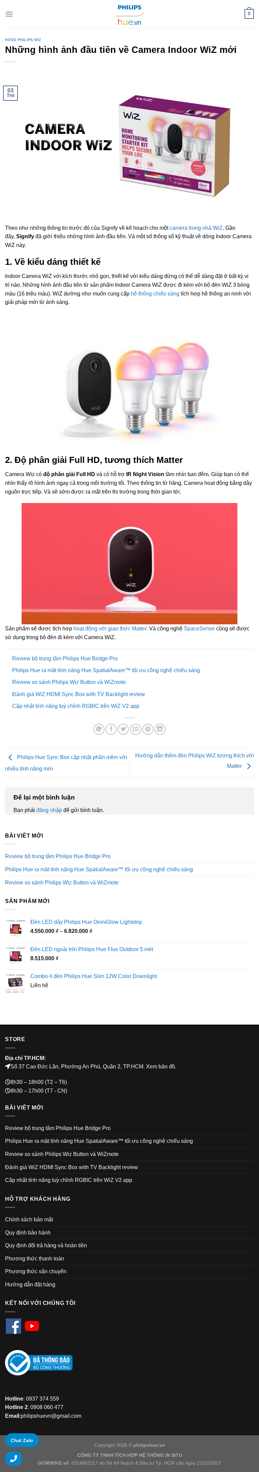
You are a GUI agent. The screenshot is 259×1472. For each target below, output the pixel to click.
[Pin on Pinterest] (147, 729)
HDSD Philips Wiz (23, 40)
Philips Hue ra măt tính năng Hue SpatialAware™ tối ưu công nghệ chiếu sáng (106, 670)
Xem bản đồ (160, 1066)
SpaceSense (199, 628)
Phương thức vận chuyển (35, 1271)
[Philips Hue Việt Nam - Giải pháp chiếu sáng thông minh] (129, 14)
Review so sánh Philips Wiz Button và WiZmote (69, 682)
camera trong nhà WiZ (196, 228)
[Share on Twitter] (123, 729)
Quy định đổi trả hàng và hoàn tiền (46, 1245)
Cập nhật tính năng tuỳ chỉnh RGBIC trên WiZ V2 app (75, 706)
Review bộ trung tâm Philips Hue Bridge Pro (65, 658)
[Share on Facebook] (111, 729)
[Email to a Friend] (135, 729)
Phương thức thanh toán (34, 1258)
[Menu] (9, 14)
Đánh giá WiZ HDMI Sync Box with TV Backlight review (78, 694)
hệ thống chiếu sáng (155, 293)
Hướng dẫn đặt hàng (30, 1284)
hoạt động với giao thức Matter (110, 628)
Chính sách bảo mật (29, 1219)
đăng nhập (49, 810)
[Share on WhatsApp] (99, 729)
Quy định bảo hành (28, 1232)
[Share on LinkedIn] (160, 729)
